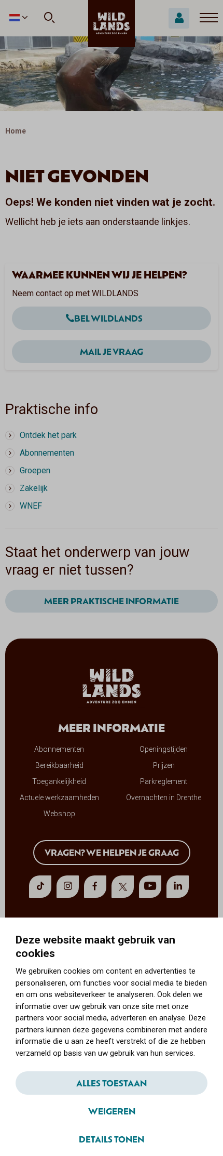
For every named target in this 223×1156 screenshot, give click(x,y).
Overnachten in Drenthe (163, 797)
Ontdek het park (48, 435)
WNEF (31, 506)
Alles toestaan (111, 1082)
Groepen (35, 470)
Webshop (59, 813)
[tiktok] (40, 886)
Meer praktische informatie (111, 600)
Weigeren (111, 1111)
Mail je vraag (111, 351)
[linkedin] (177, 886)
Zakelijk (34, 488)
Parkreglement (163, 781)
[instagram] (68, 886)
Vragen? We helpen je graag (112, 852)
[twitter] (123, 886)
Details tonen (111, 1139)
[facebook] (95, 886)
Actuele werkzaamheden (59, 797)
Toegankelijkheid (59, 781)
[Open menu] (209, 18)
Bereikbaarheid (59, 765)
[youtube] (150, 886)
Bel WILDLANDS (108, 318)
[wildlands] (111, 23)
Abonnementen (47, 453)
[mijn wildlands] (179, 18)
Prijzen (164, 765)
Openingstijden (164, 749)
